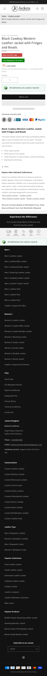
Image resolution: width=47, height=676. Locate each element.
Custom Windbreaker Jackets (17, 513)
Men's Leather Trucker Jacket (17, 283)
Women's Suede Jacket (14, 348)
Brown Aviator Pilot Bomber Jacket (19, 629)
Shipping (4, 50)
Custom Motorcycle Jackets (16, 480)
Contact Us (9, 412)
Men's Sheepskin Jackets (15, 533)
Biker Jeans (9, 603)
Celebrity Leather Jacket (14, 581)
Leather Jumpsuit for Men (15, 305)
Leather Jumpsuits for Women (17, 364)
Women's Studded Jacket (15, 353)
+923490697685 (16, 440)
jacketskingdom (20, 672)
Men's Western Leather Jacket (13, 198)
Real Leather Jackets (10, 195)
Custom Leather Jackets (14, 469)
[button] (23, 103)
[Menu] (4, 8)
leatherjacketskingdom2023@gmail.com (26, 445)
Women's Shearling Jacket (15, 337)
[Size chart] (9, 66)
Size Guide (9, 379)
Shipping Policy (11, 396)
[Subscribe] (36, 649)
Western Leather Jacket (35, 198)
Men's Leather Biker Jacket (16, 261)
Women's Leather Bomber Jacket (18, 331)
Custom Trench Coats (13, 485)
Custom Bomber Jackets (15, 474)
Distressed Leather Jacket (15, 575)
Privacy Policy (10, 401)
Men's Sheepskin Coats (14, 544)
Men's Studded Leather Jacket (17, 278)
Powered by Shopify (31, 672)
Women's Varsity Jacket (14, 359)
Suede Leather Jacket (13, 570)
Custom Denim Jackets (14, 502)
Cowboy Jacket (14, 16)
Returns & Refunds (12, 390)
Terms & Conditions (13, 407)
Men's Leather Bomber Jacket (17, 267)
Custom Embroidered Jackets (17, 496)
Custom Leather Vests (13, 518)
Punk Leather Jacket (13, 564)
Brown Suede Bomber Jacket (16, 634)
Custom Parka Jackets (14, 507)
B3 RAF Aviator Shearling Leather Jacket (21, 618)
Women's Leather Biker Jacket (17, 326)
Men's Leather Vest (12, 294)
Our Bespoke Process (13, 385)
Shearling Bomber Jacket (15, 623)
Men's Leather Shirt (12, 289)
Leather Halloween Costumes (17, 597)
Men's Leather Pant (12, 300)
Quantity (4, 75)
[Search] (37, 8)
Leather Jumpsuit (12, 592)
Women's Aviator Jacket (14, 342)
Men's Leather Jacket (13, 256)
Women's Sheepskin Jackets (16, 539)
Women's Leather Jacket (15, 320)
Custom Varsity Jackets (14, 491)
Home (4, 16)
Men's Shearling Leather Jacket (17, 272)
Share (6, 167)
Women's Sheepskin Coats (15, 550)
